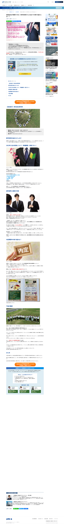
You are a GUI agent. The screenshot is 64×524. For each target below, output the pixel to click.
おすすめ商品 (10, 5)
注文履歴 (10, 7)
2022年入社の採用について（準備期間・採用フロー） (19, 87)
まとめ (9, 95)
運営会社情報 (46, 518)
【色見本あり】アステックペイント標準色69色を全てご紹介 (51, 94)
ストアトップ (6, 7)
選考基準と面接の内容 (12, 89)
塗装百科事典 (30, 5)
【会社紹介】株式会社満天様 (14, 83)
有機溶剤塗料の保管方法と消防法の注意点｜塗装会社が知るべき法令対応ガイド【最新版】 (51, 68)
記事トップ (5, 5)
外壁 (7, 18)
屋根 (10, 18)
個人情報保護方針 (34, 518)
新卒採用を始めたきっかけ (13, 85)
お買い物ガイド (51, 518)
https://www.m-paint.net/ (17, 133)
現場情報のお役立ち (17, 5)
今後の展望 (10, 93)
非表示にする (13, 81)
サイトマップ (56, 518)
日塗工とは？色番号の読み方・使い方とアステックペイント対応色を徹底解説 (51, 80)
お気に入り (15, 7)
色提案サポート (48, 83)
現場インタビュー (52, 70)
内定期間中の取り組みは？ (13, 91)
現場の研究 (51, 82)
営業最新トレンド (23, 5)
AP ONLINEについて (40, 518)
